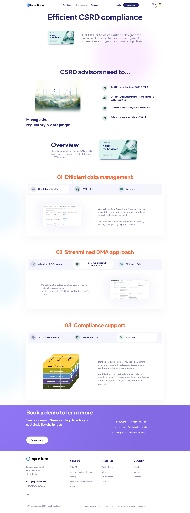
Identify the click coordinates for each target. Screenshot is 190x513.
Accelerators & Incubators (81, 472)
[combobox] (154, 4)
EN (155, 4)
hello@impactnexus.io (36, 481)
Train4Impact (107, 477)
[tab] (49, 189)
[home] (35, 5)
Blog (104, 472)
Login (118, 5)
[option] (160, 4)
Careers (137, 472)
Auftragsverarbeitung (126, 506)
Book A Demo (107, 467)
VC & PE (73, 467)
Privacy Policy (109, 506)
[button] (68, 5)
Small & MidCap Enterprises (81, 481)
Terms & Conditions (92, 506)
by (157, 6)
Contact (137, 477)
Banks (72, 486)
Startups (73, 477)
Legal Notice (141, 506)
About (136, 467)
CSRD (104, 481)
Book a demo (130, 5)
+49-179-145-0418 (35, 486)
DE (162, 4)
